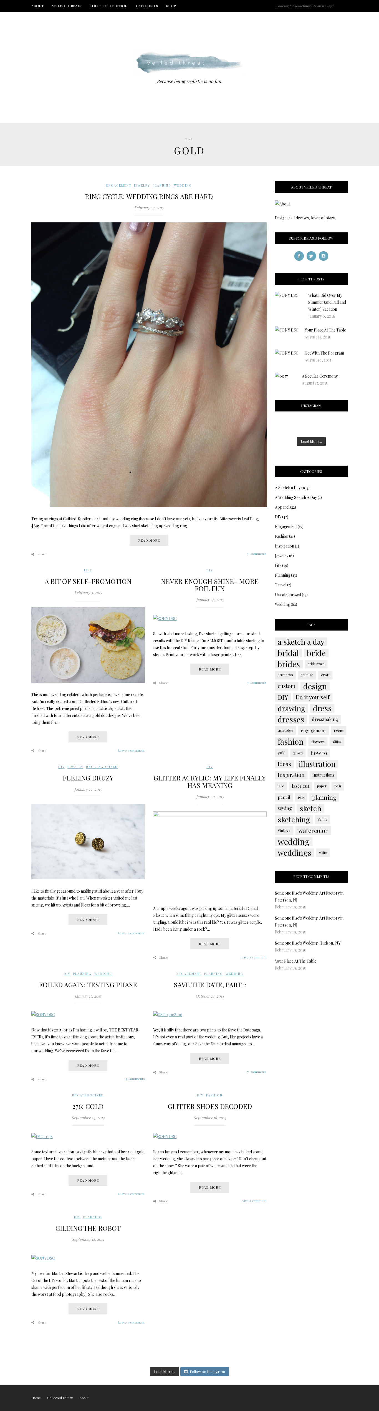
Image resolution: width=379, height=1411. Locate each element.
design (315, 686)
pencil (284, 797)
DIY (209, 570)
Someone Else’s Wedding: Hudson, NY (307, 943)
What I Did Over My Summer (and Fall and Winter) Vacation (327, 302)
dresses (291, 719)
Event (338, 730)
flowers (318, 741)
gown (298, 752)
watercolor (313, 830)
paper (322, 786)
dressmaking (325, 719)
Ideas (284, 763)
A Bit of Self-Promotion (88, 581)
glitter (336, 741)
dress (322, 708)
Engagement (118, 185)
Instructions (323, 775)
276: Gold (87, 1106)
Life (88, 570)
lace (281, 786)
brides (289, 664)
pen (337, 786)
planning (324, 797)
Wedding (183, 185)
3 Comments (257, 553)
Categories (147, 5)
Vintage (284, 830)
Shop (171, 5)
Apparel (282, 507)
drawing (291, 708)
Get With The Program (324, 353)
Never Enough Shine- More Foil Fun (210, 585)
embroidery (285, 730)
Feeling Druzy (88, 777)
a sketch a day (301, 641)
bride (316, 653)
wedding (294, 841)
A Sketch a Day (287, 487)
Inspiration (284, 546)
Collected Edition (109, 5)
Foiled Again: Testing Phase (88, 984)
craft (325, 674)
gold (281, 752)
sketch (310, 808)
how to (318, 752)
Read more (149, 540)
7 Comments (257, 1071)
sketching (294, 819)
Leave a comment (131, 750)
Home (36, 1397)
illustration (317, 764)
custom (286, 685)
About (37, 5)
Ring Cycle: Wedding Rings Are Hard (149, 196)
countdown (285, 675)
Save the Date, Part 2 (210, 984)
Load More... (311, 441)
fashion (291, 741)
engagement (313, 730)
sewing (285, 808)
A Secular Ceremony (320, 376)
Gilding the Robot (88, 1228)
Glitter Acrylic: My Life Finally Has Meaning (210, 781)
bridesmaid (316, 664)
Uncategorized (102, 767)
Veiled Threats (66, 5)
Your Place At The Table (325, 330)
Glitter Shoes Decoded (210, 1106)
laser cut (300, 786)
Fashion (214, 1095)
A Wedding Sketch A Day (296, 497)
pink (301, 797)
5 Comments (135, 1078)
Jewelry (142, 185)
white (323, 852)
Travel (280, 585)
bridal (288, 653)
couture (307, 674)
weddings (294, 852)
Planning (162, 185)
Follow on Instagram (207, 1371)
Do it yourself (313, 697)
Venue (322, 819)
